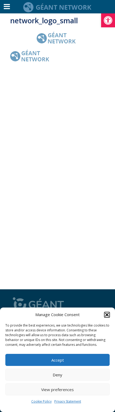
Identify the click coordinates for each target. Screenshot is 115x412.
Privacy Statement (67, 401)
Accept (57, 360)
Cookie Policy (41, 401)
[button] (108, 20)
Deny (57, 374)
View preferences (57, 389)
